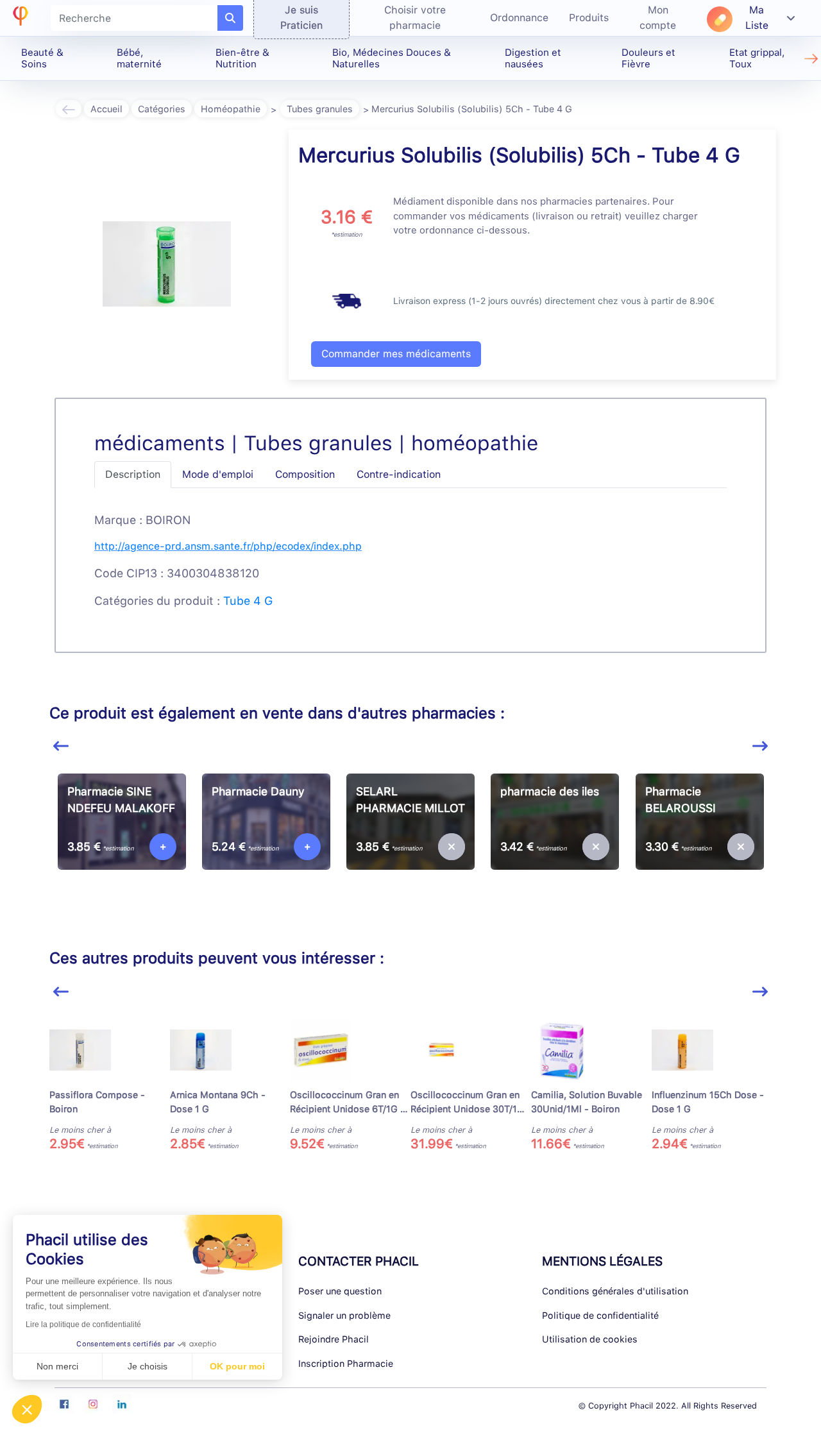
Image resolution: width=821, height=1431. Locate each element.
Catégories (161, 108)
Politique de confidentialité (600, 1315)
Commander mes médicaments (396, 354)
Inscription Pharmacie (345, 1363)
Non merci (57, 1366)
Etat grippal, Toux (757, 58)
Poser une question (340, 1290)
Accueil (106, 108)
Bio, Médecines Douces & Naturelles (391, 58)
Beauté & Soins (42, 58)
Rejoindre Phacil (333, 1339)
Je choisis (147, 1366)
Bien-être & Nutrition (242, 58)
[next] (760, 746)
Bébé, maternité (139, 58)
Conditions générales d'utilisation (615, 1290)
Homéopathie (230, 108)
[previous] (60, 746)
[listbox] (410, 851)
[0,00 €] (451, 846)
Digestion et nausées (533, 58)
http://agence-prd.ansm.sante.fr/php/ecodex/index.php (228, 546)
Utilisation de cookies (590, 1339)
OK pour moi (237, 1366)
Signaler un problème (344, 1315)
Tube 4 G (248, 600)
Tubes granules (320, 108)
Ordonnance (519, 18)
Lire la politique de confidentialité (83, 1324)
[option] (121, 846)
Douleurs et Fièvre (648, 58)
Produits (589, 18)
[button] (27, 1409)
